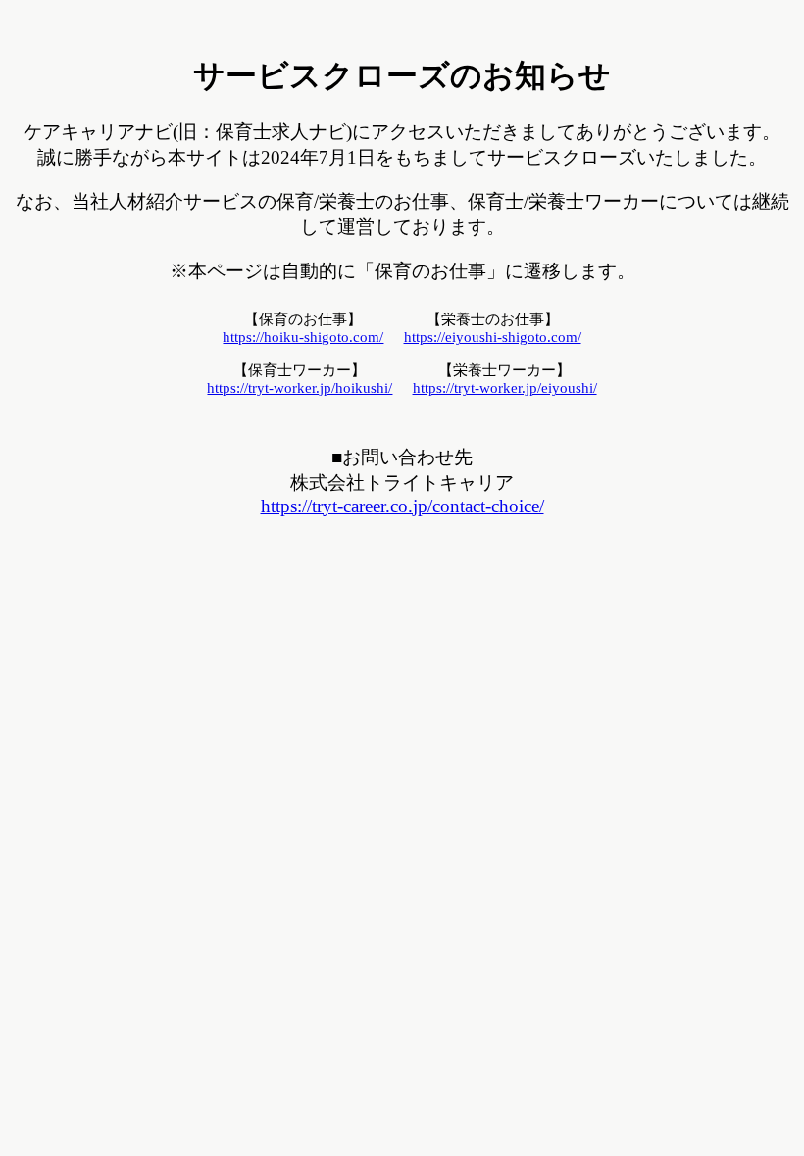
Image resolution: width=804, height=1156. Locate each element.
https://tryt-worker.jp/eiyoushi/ (505, 388)
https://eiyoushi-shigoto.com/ (492, 337)
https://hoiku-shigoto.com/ (303, 337)
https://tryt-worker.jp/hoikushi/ (299, 388)
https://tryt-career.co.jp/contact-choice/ (402, 506)
